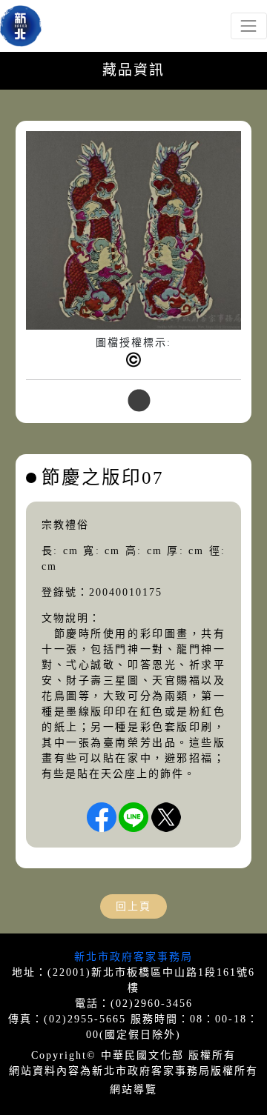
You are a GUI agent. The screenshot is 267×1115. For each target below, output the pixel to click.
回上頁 (133, 906)
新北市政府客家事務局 (133, 956)
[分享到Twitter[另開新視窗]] (166, 817)
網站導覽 (133, 1089)
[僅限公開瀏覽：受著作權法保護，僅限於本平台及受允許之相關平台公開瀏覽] (133, 359)
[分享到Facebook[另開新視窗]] (101, 817)
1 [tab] (133, 401)
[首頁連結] (21, 26)
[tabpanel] (133, 260)
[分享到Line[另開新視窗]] (133, 817)
